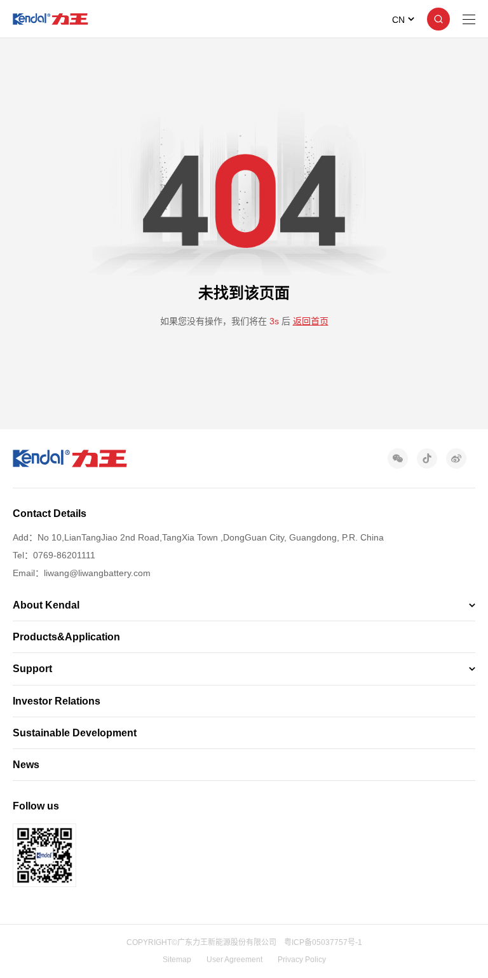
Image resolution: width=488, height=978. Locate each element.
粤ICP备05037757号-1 (323, 942)
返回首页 (311, 321)
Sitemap (177, 959)
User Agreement (234, 959)
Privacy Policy (302, 959)
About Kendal (46, 605)
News (26, 764)
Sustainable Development (75, 732)
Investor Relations (56, 701)
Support (32, 668)
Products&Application (66, 636)
